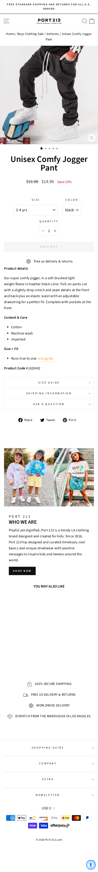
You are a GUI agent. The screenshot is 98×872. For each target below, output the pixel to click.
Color (71, 200)
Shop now (22, 571)
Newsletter (48, 795)
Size (36, 200)
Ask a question (48, 404)
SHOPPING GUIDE (48, 748)
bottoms (53, 34)
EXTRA (48, 779)
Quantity (48, 221)
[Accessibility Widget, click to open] (91, 865)
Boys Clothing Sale (30, 34)
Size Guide (48, 383)
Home (10, 34)
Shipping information (49, 393)
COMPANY (48, 763)
